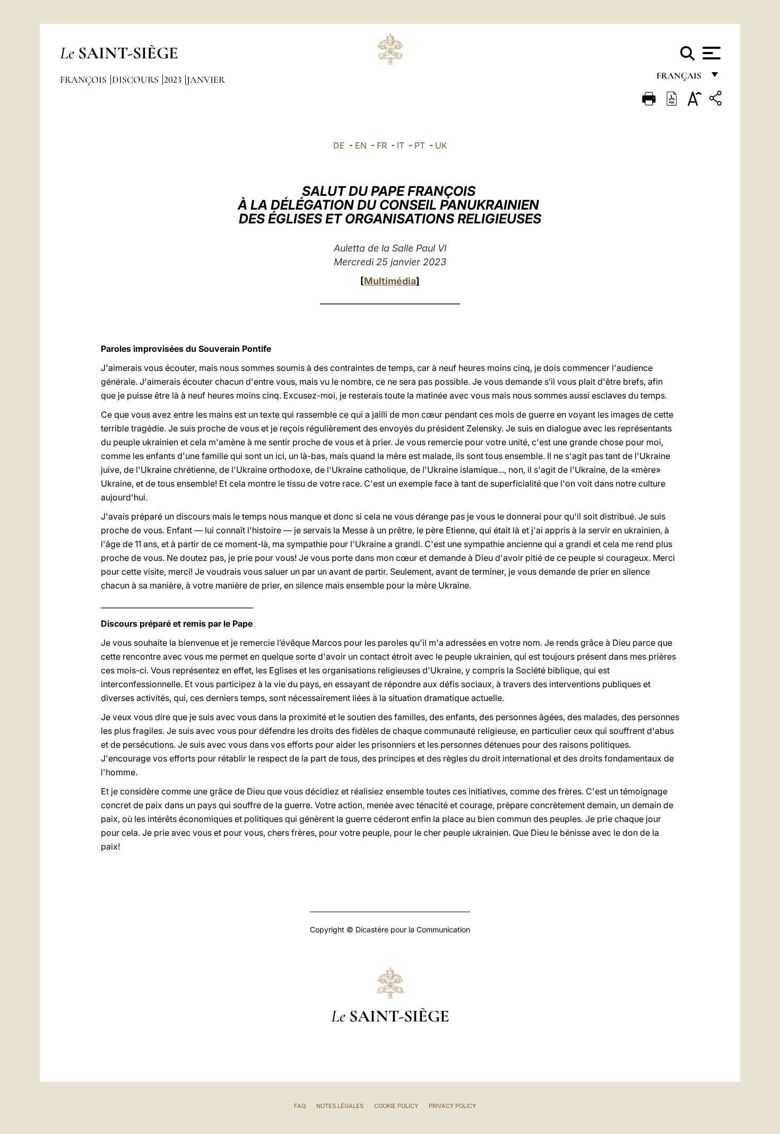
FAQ (300, 1106)
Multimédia (390, 281)
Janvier (206, 79)
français (680, 78)
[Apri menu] (710, 53)
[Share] (716, 100)
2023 (174, 79)
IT (400, 145)
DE (339, 145)
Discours (136, 79)
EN (361, 145)
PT (419, 145)
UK (441, 145)
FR (382, 145)
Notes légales (339, 1106)
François (84, 79)
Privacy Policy (452, 1106)
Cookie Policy (396, 1106)
